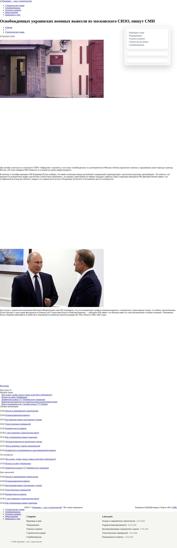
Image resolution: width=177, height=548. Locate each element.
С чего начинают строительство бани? (22, 433)
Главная (8, 27)
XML (174, 507)
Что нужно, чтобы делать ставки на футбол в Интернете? (27, 395)
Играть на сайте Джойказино (14, 397)
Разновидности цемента (15, 428)
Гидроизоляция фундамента (17, 415)
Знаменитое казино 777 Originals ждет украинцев (23, 399)
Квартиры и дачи (12, 15)
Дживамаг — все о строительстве (47, 507)
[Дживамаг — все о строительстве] (16, 1)
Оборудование (11, 12)
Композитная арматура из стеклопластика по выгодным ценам (29, 402)
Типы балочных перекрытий (18, 424)
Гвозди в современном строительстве (21, 411)
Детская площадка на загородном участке (23, 441)
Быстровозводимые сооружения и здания (23, 420)
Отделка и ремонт (13, 10)
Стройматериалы (12, 8)
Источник (4, 386)
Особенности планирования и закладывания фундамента (30, 450)
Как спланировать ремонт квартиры (21, 437)
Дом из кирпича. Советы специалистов (22, 446)
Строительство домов (14, 5)
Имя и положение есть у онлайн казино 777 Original (25, 404)
